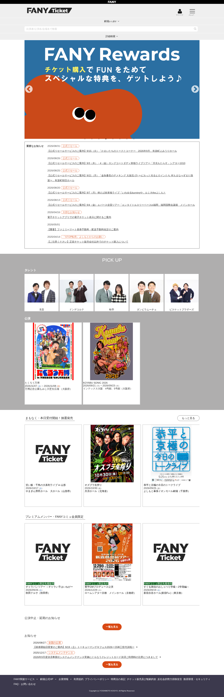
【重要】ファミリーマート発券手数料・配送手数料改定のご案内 (82, 229)
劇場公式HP (46, 679)
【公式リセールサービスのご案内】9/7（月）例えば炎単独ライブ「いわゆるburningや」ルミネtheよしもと (106, 192)
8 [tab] (137, 139)
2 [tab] (95, 139)
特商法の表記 (118, 679)
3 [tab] (102, 139)
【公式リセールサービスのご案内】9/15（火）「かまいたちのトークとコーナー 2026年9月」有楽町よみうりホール (112, 150)
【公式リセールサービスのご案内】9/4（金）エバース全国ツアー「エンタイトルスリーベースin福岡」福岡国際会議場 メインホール (121, 204)
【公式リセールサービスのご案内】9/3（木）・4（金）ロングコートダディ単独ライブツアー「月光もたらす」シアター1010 (116, 163)
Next (195, 89)
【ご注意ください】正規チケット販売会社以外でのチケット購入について (87, 241)
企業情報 (63, 679)
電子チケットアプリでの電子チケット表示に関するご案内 (79, 217)
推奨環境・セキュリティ (196, 679)
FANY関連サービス (24, 679)
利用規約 (78, 679)
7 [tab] (130, 139)
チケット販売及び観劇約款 (141, 679)
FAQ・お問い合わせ (25, 684)
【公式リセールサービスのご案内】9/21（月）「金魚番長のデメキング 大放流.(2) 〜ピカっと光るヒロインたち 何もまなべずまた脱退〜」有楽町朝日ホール (120, 178)
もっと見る (188, 418)
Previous (28, 89)
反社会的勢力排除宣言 (170, 679)
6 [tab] (123, 139)
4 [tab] (109, 139)
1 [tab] (88, 139)
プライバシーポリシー (97, 679)
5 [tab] (116, 139)
